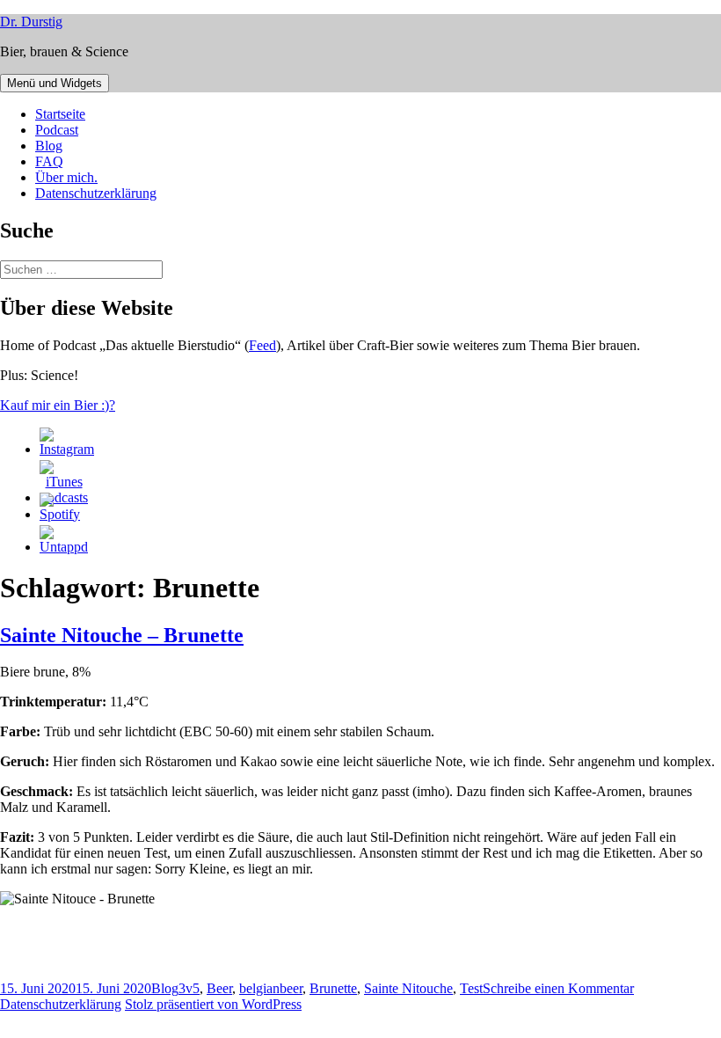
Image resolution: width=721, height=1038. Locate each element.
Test (471, 988)
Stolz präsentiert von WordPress (213, 1004)
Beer (219, 988)
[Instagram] (67, 449)
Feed (262, 345)
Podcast (56, 129)
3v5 (189, 988)
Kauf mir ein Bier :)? (57, 405)
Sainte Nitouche (408, 988)
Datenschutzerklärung (96, 193)
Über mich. (66, 177)
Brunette (333, 988)
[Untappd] (64, 546)
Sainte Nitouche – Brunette (122, 635)
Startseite (60, 113)
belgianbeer (270, 988)
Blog (48, 145)
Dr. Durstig (31, 21)
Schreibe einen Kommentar (558, 988)
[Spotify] (60, 514)
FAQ (49, 161)
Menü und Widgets (54, 83)
